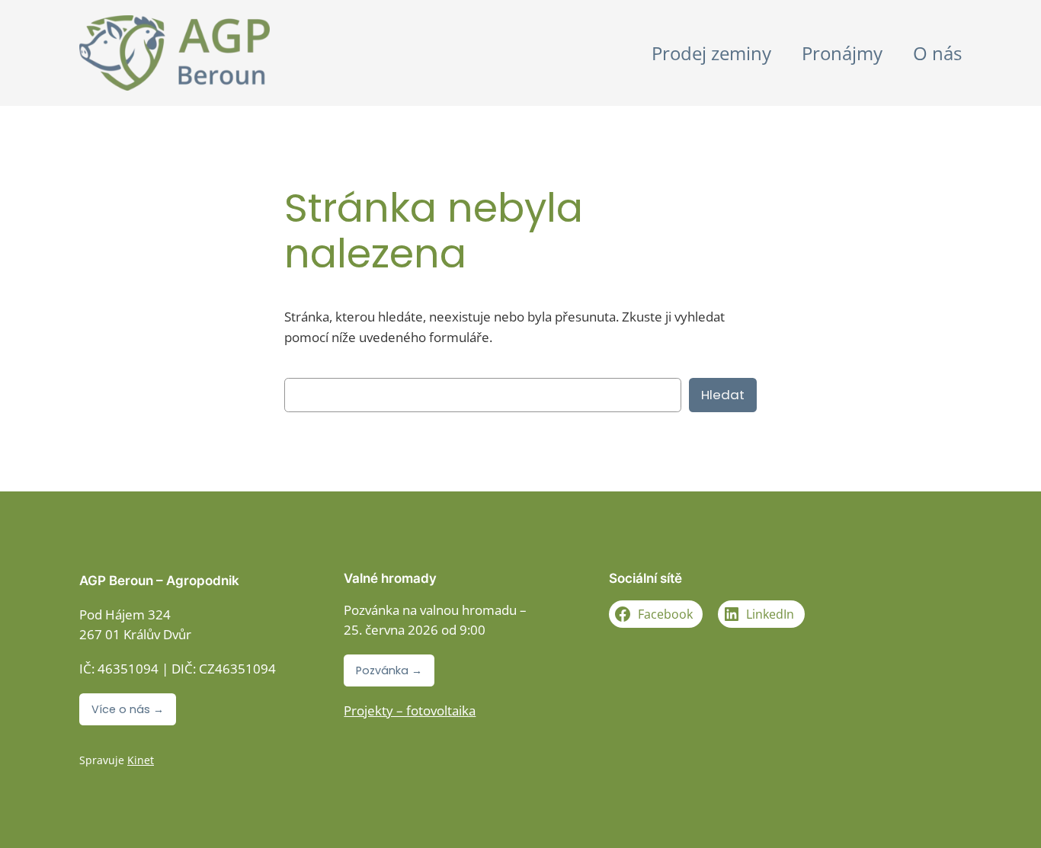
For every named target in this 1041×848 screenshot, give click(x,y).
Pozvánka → (389, 670)
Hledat (723, 395)
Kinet (140, 760)
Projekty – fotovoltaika (410, 710)
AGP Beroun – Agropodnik (159, 580)
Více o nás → (127, 709)
